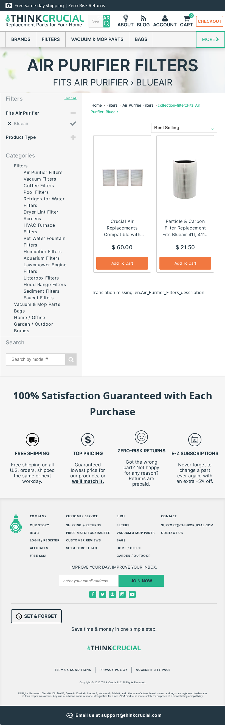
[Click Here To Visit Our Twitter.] (102, 594)
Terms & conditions (72, 670)
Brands (20, 39)
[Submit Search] (71, 359)
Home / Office (29, 317)
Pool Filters (36, 192)
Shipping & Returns (83, 525)
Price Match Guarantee (88, 533)
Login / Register (45, 540)
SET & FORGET (40, 616)
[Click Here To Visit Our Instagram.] (122, 594)
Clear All (70, 97)
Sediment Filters (41, 291)
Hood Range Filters (45, 284)
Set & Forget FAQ (81, 548)
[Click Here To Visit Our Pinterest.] (112, 594)
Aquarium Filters (42, 258)
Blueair (21, 123)
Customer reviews (83, 540)
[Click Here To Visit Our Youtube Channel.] (132, 594)
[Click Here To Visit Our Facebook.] (92, 594)
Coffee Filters (39, 185)
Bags (141, 39)
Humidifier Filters (42, 251)
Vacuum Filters (40, 179)
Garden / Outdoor (33, 324)
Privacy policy (114, 670)
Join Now (141, 581)
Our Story (39, 525)
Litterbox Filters (41, 278)
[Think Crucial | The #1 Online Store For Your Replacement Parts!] (44, 18)
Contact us (172, 533)
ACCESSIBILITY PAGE (153, 670)
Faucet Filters (39, 297)
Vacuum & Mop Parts (97, 39)
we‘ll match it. (88, 481)
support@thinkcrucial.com (187, 525)
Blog (34, 533)
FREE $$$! (38, 556)
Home (96, 105)
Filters (51, 39)
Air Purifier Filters (43, 172)
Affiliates (39, 548)
